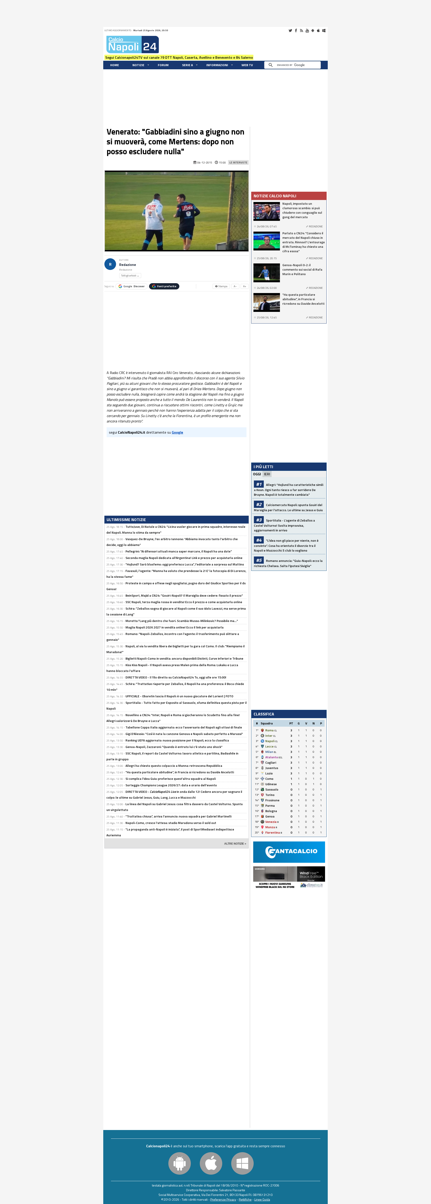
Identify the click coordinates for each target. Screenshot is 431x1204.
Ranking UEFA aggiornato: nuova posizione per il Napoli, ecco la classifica (177, 740)
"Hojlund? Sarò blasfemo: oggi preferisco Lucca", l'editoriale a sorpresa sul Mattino (184, 564)
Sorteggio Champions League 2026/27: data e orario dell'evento (171, 785)
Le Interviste (238, 162)
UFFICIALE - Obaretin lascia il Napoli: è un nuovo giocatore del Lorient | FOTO (179, 696)
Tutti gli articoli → (130, 275)
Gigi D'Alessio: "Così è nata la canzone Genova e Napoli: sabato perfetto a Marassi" (184, 733)
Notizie (138, 65)
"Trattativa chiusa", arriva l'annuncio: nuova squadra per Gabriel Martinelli (178, 816)
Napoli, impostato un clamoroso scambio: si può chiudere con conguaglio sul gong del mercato (302, 210)
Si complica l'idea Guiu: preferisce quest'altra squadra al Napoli (170, 778)
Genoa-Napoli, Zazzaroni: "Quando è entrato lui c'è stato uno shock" (173, 746)
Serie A (187, 65)
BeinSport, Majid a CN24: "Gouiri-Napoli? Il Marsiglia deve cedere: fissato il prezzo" (184, 595)
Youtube (307, 30)
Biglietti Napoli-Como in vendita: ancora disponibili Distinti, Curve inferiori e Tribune (184, 658)
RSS (301, 30)
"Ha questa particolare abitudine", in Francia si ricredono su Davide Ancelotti (179, 772)
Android (312, 30)
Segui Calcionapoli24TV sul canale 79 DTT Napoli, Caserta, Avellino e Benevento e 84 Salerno (179, 57)
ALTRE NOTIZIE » (235, 843)
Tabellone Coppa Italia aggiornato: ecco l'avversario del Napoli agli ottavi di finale (183, 727)
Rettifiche (245, 1199)
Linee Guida (262, 1199)
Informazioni (217, 65)
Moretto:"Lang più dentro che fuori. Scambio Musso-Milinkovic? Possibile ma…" (181, 620)
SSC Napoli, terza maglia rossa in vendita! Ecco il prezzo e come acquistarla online (183, 602)
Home (114, 65)
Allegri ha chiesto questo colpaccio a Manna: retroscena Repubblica (173, 765)
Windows (324, 30)
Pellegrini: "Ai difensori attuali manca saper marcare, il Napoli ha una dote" (178, 551)
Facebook (296, 30)
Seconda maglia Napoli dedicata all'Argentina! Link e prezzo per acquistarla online (183, 557)
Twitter (290, 30)
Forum (163, 65)
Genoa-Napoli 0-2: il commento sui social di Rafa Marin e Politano (302, 269)
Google (134, 286)
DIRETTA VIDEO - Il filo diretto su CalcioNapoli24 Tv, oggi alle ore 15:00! (175, 677)
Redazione (127, 264)
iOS (318, 30)
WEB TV (247, 65)
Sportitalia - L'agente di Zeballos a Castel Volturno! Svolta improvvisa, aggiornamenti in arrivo (284, 525)
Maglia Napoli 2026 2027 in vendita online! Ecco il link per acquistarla (174, 627)
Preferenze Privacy (223, 1199)
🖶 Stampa (221, 286)
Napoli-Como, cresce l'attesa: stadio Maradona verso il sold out (170, 822)
